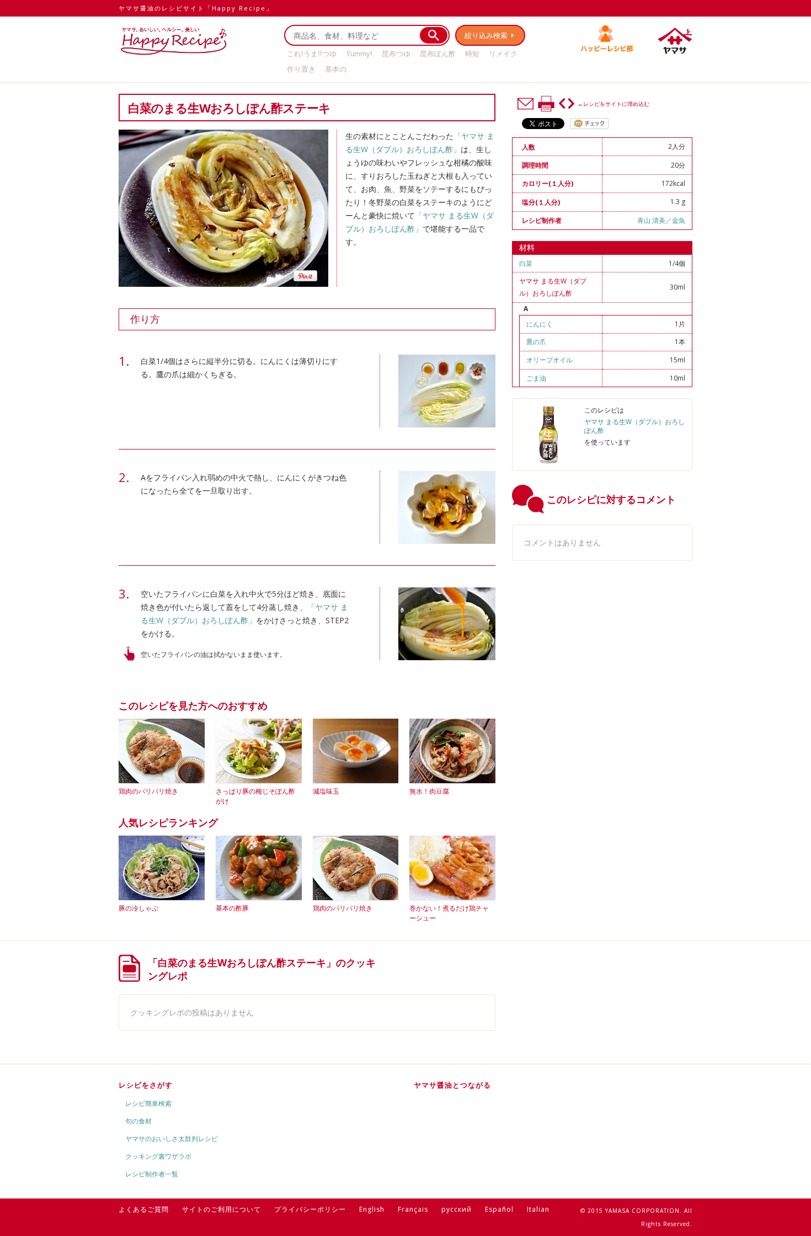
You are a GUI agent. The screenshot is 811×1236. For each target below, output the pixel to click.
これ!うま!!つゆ (312, 54)
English (372, 1209)
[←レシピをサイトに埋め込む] (566, 103)
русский (456, 1209)
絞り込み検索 (486, 35)
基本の (335, 69)
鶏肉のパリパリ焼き (148, 791)
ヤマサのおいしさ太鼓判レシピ (171, 1138)
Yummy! (359, 54)
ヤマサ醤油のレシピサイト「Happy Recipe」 (196, 8)
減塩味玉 (326, 791)
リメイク (503, 54)
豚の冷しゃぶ (138, 908)
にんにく (539, 324)
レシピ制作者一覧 (151, 1174)
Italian (538, 1209)
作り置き (301, 69)
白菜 (525, 263)
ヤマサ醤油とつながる (452, 1085)
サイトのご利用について (221, 1209)
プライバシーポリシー (310, 1209)
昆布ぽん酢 (438, 54)
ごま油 (536, 378)
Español (499, 1209)
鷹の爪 (536, 341)
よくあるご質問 (144, 1209)
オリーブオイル (549, 360)
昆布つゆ (396, 54)
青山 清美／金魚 (661, 220)
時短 (472, 54)
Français (413, 1209)
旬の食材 (138, 1121)
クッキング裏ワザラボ (158, 1156)
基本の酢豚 (232, 908)
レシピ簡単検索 (148, 1103)
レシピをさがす (146, 1085)
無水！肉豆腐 (429, 791)
